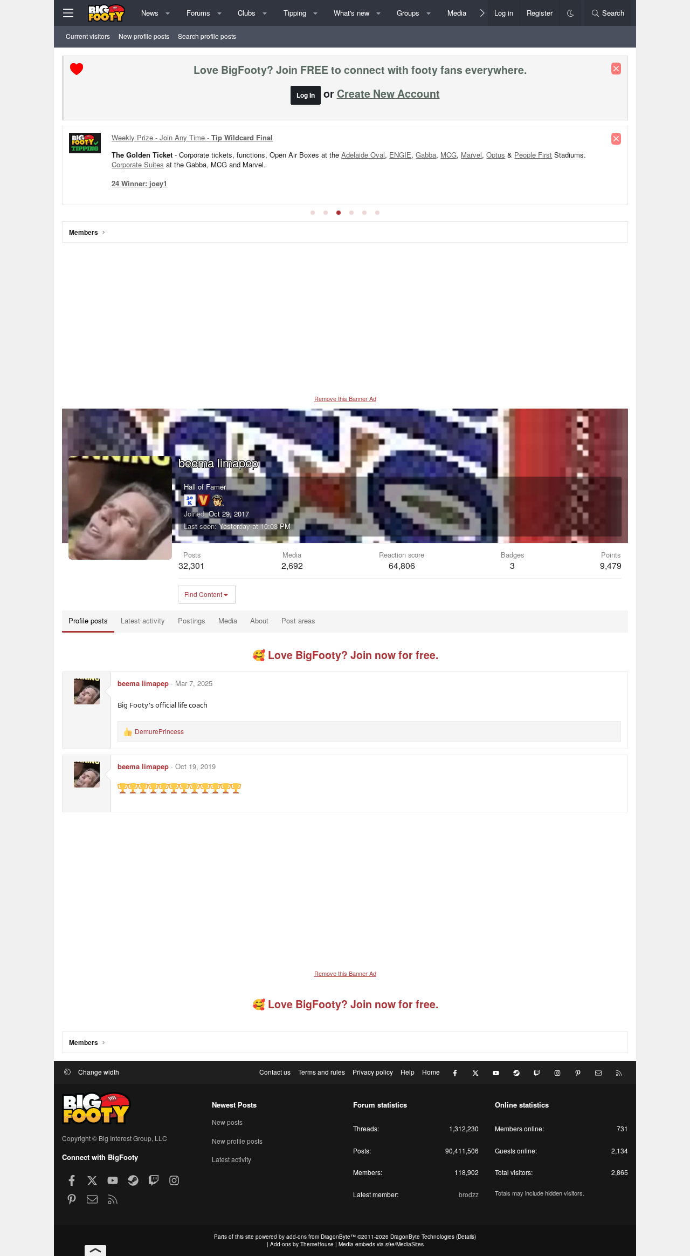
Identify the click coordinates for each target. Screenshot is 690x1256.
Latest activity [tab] (143, 620)
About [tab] (259, 620)
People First (533, 155)
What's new (351, 13)
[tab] (312, 213)
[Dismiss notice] (616, 68)
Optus (495, 155)
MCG (448, 155)
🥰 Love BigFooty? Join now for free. (345, 654)
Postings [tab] (191, 620)
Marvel (471, 155)
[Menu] (68, 13)
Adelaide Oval (363, 155)
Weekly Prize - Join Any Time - (192, 137)
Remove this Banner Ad (345, 398)
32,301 (191, 565)
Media (456, 13)
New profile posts (144, 35)
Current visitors (88, 35)
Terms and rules (321, 1071)
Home (431, 1071)
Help (408, 1071)
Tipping (295, 13)
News (149, 13)
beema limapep (143, 683)
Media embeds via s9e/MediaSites (381, 1244)
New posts (227, 1122)
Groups (408, 13)
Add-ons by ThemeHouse (302, 1244)
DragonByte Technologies (422, 1236)
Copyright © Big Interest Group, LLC (114, 1138)
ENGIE (400, 155)
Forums (198, 13)
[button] (168, 13)
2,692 (292, 565)
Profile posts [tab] (88, 620)
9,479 (611, 565)
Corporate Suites (138, 164)
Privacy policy (373, 1071)
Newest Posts (234, 1104)
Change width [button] (98, 1071)
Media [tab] (227, 620)
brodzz (469, 1194)
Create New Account (388, 93)
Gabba (426, 155)
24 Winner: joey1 (139, 183)
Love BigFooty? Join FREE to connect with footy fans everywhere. (360, 69)
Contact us (275, 1071)
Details (466, 1236)
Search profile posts (207, 35)
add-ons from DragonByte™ (321, 1236)
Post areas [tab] (298, 620)
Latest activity (231, 1159)
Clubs (247, 13)
